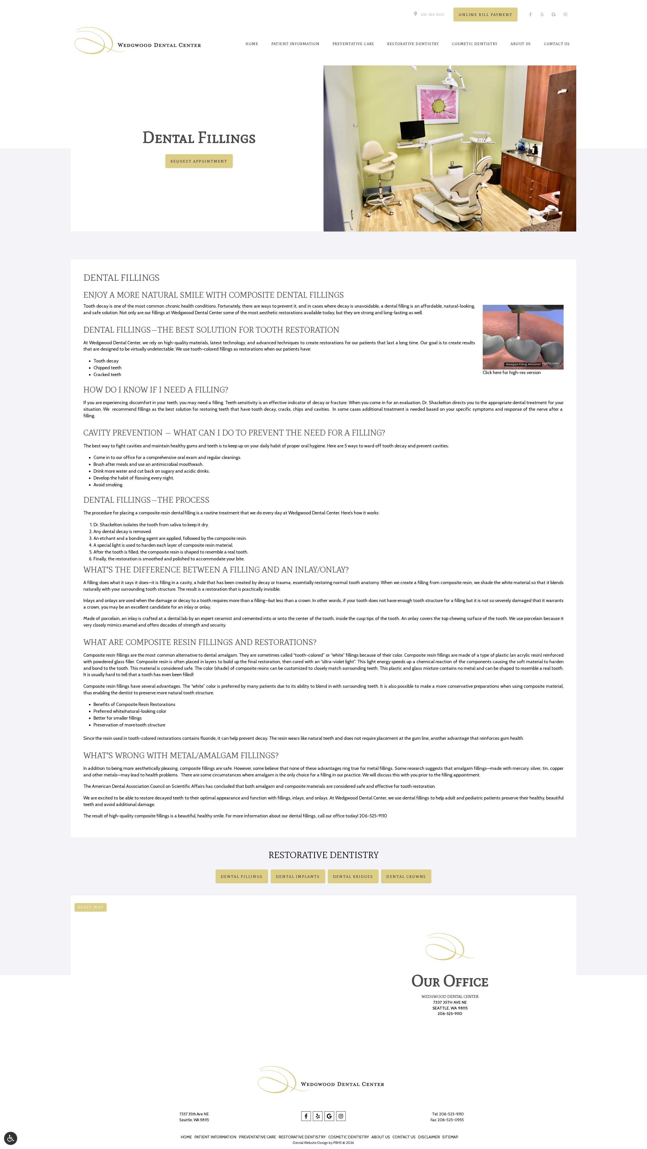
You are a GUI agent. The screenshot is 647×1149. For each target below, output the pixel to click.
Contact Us (557, 44)
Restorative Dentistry (413, 44)
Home (252, 44)
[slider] (523, 365)
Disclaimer (429, 1137)
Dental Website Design (310, 1142)
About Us (521, 44)
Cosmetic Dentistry (474, 44)
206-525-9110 (432, 14)
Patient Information (295, 44)
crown (93, 607)
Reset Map (90, 907)
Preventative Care (353, 44)
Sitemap (450, 1137)
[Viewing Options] (10, 1138)
